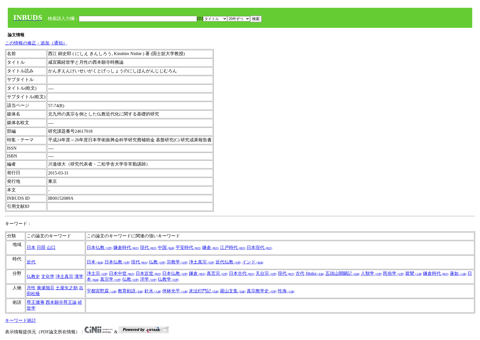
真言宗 (217, 273)
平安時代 (188, 247)
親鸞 (413, 273)
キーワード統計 (20, 320)
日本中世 (121, 273)
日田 (41, 247)
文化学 (47, 276)
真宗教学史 (262, 291)
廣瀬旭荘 (45, 287)
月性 (31, 287)
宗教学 (177, 262)
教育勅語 (130, 291)
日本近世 (148, 273)
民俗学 (393, 273)
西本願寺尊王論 (61, 302)
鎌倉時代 (126, 247)
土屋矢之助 (67, 287)
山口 (51, 247)
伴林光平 (175, 291)
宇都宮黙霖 (102, 291)
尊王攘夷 (35, 302)
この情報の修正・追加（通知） (36, 43)
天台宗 (266, 273)
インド (252, 262)
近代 (31, 262)
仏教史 (33, 276)
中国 (166, 247)
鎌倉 (210, 247)
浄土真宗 (201, 262)
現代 (148, 247)
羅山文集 (233, 291)
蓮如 (458, 273)
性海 (286, 291)
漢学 (78, 276)
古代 (300, 273)
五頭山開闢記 (342, 273)
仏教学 (168, 279)
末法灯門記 (204, 291)
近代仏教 (228, 262)
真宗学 (110, 279)
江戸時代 (233, 247)
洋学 (148, 279)
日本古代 (241, 273)
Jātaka (315, 273)
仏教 (157, 262)
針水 (152, 291)
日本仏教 (99, 247)
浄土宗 (97, 273)
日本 (31, 247)
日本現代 (259, 247)
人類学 (371, 273)
